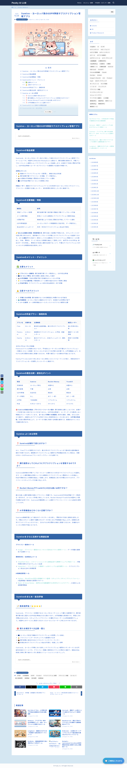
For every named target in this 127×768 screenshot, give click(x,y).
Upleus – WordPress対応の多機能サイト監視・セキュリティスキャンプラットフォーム (48, 578)
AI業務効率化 (102, 61)
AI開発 (108, 64)
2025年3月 (94, 220)
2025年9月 (94, 202)
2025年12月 (95, 191)
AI (98, 46)
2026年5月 (94, 173)
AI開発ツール (94, 66)
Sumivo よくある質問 (30, 93)
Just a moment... (24, 136)
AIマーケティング (107, 58)
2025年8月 (94, 205)
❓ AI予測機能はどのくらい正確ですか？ (38, 102)
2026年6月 (94, 169)
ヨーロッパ (73, 675)
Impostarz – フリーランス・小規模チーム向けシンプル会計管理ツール (42, 566)
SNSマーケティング (101, 81)
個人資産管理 (18, 678)
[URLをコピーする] (76, 686)
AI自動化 (102, 64)
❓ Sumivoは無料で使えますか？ (36, 96)
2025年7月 (94, 209)
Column (94, 26)
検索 (112, 12)
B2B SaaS (93, 69)
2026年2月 (94, 184)
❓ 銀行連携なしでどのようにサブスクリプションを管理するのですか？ (48, 98)
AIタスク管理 (94, 52)
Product (39, 675)
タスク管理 (104, 84)
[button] (19, 686)
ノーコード (93, 86)
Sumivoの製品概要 (29, 74)
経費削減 (41, 678)
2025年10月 (95, 198)
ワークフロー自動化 (95, 98)
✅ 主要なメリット (31, 82)
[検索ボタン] (113, 3)
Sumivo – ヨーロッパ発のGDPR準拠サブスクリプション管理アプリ (46, 71)
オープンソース (94, 84)
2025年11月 (95, 194)
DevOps (92, 75)
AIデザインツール (95, 58)
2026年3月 (94, 180)
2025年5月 (94, 216)
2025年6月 (94, 212)
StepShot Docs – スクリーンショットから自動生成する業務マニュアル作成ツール (46, 562)
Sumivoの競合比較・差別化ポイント (35, 90)
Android (110, 66)
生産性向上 (93, 103)
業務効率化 (93, 101)
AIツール (92, 55)
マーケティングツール (96, 92)
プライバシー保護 (63, 675)
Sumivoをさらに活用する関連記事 (35, 105)
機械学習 (101, 101)
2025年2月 (94, 223)
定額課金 (27, 678)
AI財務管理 (26, 675)
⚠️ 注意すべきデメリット (33, 85)
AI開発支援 (103, 66)
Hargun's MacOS (95, 78)
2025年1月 (94, 227)
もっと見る (48, 112)
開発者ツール (94, 106)
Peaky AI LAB (19, 3)
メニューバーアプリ (95, 95)
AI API (103, 46)
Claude (104, 72)
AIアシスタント (94, 49)
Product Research (22, 19)
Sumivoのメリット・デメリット (34, 80)
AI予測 (19, 675)
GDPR (32, 675)
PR (92, 29)
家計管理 (34, 678)
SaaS (91, 81)
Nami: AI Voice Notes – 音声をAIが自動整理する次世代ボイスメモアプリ (43, 583)
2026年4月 (94, 176)
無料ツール (109, 101)
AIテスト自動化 (101, 55)
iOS (104, 78)
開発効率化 (101, 103)
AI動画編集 (93, 61)
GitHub (99, 75)
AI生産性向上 (94, 64)
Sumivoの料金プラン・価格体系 (34, 87)
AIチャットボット (105, 52)
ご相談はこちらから (113, 760)
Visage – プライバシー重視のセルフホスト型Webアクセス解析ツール (42, 550)
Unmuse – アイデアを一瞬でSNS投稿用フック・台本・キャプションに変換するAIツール (101, 133)
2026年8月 (94, 162)
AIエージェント (105, 49)
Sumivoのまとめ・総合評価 (32, 108)
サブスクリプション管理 (50, 675)
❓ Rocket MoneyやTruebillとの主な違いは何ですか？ (43, 100)
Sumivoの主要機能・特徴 (32, 77)
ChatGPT (101, 69)
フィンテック (102, 86)
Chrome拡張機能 (95, 72)
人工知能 (106, 98)
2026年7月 (94, 166)
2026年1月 (94, 187)
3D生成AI (93, 46)
